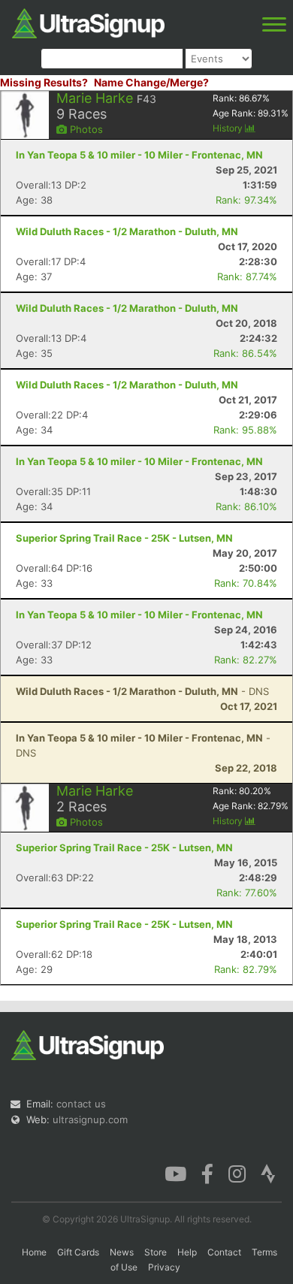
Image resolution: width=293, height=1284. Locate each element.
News (122, 1252)
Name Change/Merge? (151, 82)
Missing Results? (44, 82)
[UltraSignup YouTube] (175, 1173)
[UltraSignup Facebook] (207, 1173)
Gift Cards (78, 1252)
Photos (85, 129)
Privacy (164, 1267)
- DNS (142, 691)
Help (187, 1252)
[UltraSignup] (88, 22)
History (229, 128)
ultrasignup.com (90, 1119)
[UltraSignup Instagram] (237, 1173)
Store (155, 1252)
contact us (81, 1104)
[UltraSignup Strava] (268, 1173)
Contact (224, 1252)
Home (34, 1252)
